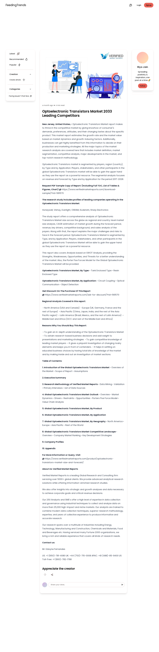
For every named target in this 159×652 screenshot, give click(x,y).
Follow (142, 86)
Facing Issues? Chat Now (19, 96)
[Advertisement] (79, 29)
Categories (14, 89)
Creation (13, 74)
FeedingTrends (16, 5)
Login (139, 5)
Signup (149, 5)
